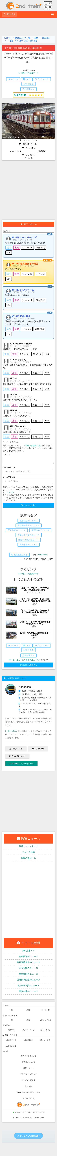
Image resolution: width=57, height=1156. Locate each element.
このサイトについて (28, 1056)
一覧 (11, 1010)
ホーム (12, 660)
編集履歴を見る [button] (20, 554)
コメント (6, 455)
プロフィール (16, 749)
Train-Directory (18, 756)
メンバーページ (28, 1030)
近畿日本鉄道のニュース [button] (29, 535)
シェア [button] (27, 79)
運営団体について (28, 1062)
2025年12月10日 (29, 144)
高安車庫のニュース (28, 991)
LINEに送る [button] (28, 84)
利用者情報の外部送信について (28, 1092)
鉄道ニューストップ (28, 846)
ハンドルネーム (9, 467)
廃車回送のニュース (28, 956)
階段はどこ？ (45, 1040)
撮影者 (41, 151)
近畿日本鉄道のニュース (28, 979)
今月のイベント (45, 1020)
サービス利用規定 (28, 1080)
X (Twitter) (39, 749)
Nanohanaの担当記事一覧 (22, 764)
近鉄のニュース (32, 660)
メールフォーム (29, 1098)
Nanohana (42, 555)
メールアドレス (9, 477)
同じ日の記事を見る (28, 665)
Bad (8, 252)
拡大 (29, 158)
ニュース (20, 660)
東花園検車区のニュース (28, 962)
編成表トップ (11, 1040)
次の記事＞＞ (28, 950)
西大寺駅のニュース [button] (17, 530)
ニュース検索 (28, 852)
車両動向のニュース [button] (40, 530)
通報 (17, 247)
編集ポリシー (28, 1068)
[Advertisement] (28, 27)
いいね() (27, 247)
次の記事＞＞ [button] (28, 89)
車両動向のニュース (28, 974)
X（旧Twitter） (11, 731)
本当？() (40, 247)
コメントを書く (29, 505)
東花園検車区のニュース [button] (29, 525)
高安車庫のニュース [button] (29, 544)
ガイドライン (45, 1030)
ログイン (10, 492)
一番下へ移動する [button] (29, 224)
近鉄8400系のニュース (28, 985)
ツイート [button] (14, 79)
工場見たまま (11, 1046)
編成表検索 (28, 1040)
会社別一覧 (45, 1010)
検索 (28, 1010)
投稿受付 (11, 1030)
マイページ (14, 151)
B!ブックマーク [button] (42, 79)
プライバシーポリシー (28, 1074)
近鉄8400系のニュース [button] (28, 540)
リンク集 (28, 1086)
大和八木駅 (30, 147)
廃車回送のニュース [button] (29, 521)
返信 (9, 247)
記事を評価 (20, 94)
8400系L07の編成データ (28, 73)
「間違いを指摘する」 (32, 445)
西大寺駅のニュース (28, 968)
